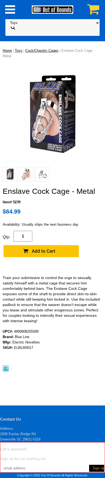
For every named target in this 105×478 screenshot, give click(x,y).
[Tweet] (6, 370)
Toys (18, 51)
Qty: (6, 237)
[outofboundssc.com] (52, 9)
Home (7, 51)
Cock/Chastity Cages (41, 51)
